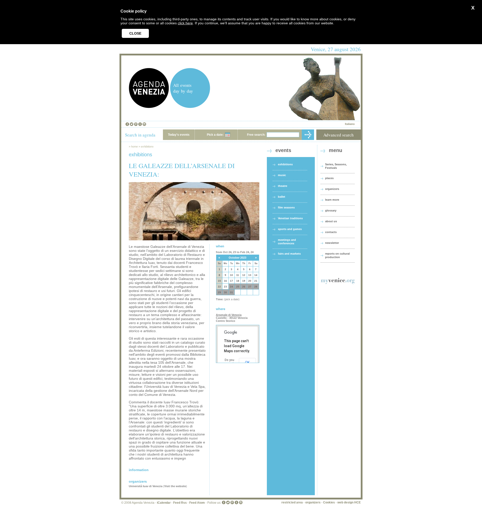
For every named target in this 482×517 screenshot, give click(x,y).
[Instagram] (144, 124)
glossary (330, 210)
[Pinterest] (136, 124)
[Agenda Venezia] (149, 107)
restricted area (292, 502)
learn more (332, 199)
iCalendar (164, 502)
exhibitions (147, 146)
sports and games (290, 229)
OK (247, 362)
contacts (331, 232)
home (134, 146)
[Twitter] (131, 124)
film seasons (286, 207)
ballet (281, 196)
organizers (332, 188)
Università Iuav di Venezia (145, 486)
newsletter (332, 242)
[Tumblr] (140, 124)
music (282, 175)
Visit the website (175, 486)
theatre (282, 185)
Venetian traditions (290, 218)
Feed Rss (180, 502)
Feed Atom (197, 502)
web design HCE (349, 502)
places (329, 178)
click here (185, 23)
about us (331, 221)
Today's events (179, 134)
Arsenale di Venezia (229, 314)
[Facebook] (127, 124)
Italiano (350, 123)
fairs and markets (289, 253)
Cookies (329, 502)
